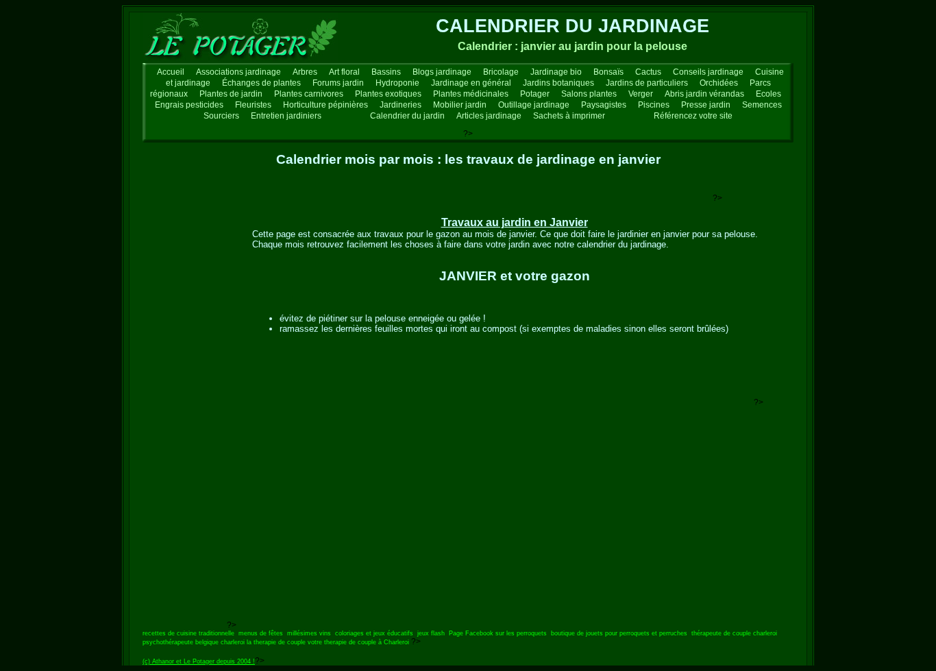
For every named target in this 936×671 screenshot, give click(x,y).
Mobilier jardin (460, 105)
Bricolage (501, 72)
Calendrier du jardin (407, 116)
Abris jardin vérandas (704, 94)
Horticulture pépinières (325, 105)
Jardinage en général (471, 83)
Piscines (653, 105)
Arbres (305, 72)
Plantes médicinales (470, 94)
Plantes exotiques (388, 94)
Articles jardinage (488, 116)
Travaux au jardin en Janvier (514, 222)
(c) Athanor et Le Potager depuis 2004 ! (199, 661)
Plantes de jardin (230, 94)
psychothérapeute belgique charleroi (194, 642)
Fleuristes (253, 105)
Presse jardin (705, 105)
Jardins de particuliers (647, 83)
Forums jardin (338, 83)
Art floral (344, 72)
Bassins (386, 72)
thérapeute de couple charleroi (734, 633)
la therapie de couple (276, 642)
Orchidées (719, 83)
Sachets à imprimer (569, 116)
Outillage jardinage (533, 105)
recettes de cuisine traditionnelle (188, 633)
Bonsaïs (608, 72)
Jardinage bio (556, 72)
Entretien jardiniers (286, 116)
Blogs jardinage (441, 72)
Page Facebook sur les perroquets (498, 633)
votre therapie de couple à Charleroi (358, 642)
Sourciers (221, 116)
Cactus (648, 72)
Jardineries (400, 105)
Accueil (170, 72)
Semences (762, 105)
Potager (535, 94)
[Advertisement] (463, 196)
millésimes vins (309, 633)
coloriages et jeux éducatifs (374, 633)
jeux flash (431, 633)
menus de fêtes (260, 633)
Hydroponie (397, 83)
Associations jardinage (238, 72)
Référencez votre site (693, 116)
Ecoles (768, 94)
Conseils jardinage (708, 72)
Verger (640, 94)
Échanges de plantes (261, 83)
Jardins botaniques (558, 83)
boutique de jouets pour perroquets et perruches (619, 633)
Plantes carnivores (308, 94)
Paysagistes (603, 105)
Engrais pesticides (189, 105)
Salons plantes (589, 94)
